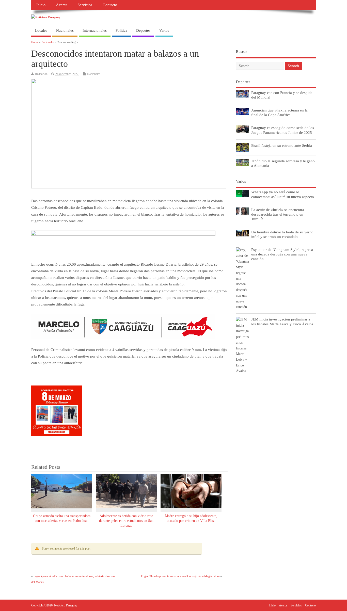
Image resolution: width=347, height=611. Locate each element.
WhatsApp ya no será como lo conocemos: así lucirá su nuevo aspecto (282, 194)
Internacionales (95, 30)
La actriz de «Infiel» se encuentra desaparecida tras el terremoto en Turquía (277, 214)
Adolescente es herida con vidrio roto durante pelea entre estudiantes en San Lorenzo (126, 520)
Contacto (110, 5)
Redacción (41, 74)
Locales (41, 30)
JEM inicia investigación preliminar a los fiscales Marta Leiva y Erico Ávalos (282, 321)
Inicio (40, 5)
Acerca (61, 5)
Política (121, 30)
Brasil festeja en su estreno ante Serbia (281, 145)
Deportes (143, 30)
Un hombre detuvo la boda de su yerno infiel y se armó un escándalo (282, 234)
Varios (164, 30)
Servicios (84, 5)
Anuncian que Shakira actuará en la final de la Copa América (279, 112)
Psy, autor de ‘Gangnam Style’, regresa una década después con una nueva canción (282, 254)
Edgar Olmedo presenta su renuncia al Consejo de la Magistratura (180, 576)
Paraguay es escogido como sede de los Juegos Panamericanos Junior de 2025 (282, 129)
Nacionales (65, 30)
